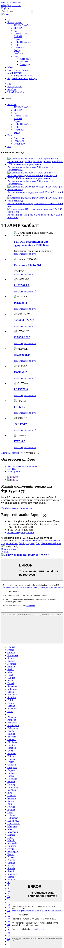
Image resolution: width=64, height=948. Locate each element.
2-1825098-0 (22, 285)
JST (16, 30)
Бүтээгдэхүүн (14, 22)
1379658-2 (20, 372)
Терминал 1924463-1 (27, 265)
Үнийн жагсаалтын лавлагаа (16, 508)
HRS (16, 44)
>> (23, 452)
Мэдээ (10, 67)
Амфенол (19, 47)
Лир (38, 543)
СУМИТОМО (21, 33)
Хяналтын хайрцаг (51, 543)
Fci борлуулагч (26, 543)
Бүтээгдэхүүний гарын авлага (23, 466)
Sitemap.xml (13, 471)
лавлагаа (18, 253)
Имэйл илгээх (8, 549)
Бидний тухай (14, 72)
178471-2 (19, 406)
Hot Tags (11, 468)
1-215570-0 (21, 389)
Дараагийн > (15, 452)
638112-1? (20, 424)
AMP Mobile (25, 540)
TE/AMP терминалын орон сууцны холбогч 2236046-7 (32, 243)
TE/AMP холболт (23, 25)
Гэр (9, 19)
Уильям (5, 551)
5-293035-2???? (24, 320)
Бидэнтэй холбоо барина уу (22, 78)
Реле (16, 56)
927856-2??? (22, 337)
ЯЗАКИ (18, 36)
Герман (17, 39)
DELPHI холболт (23, 42)
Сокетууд (25, 64)
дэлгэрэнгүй (29, 253)
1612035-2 (20, 302)
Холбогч (18, 53)
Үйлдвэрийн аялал (24, 75)
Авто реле (25, 58)
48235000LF (22, 354)
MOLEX (18, 28)
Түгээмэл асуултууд (17, 70)
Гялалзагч (25, 61)
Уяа (9, 146)
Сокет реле (19, 143)
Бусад (17, 50)
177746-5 (19, 441)
